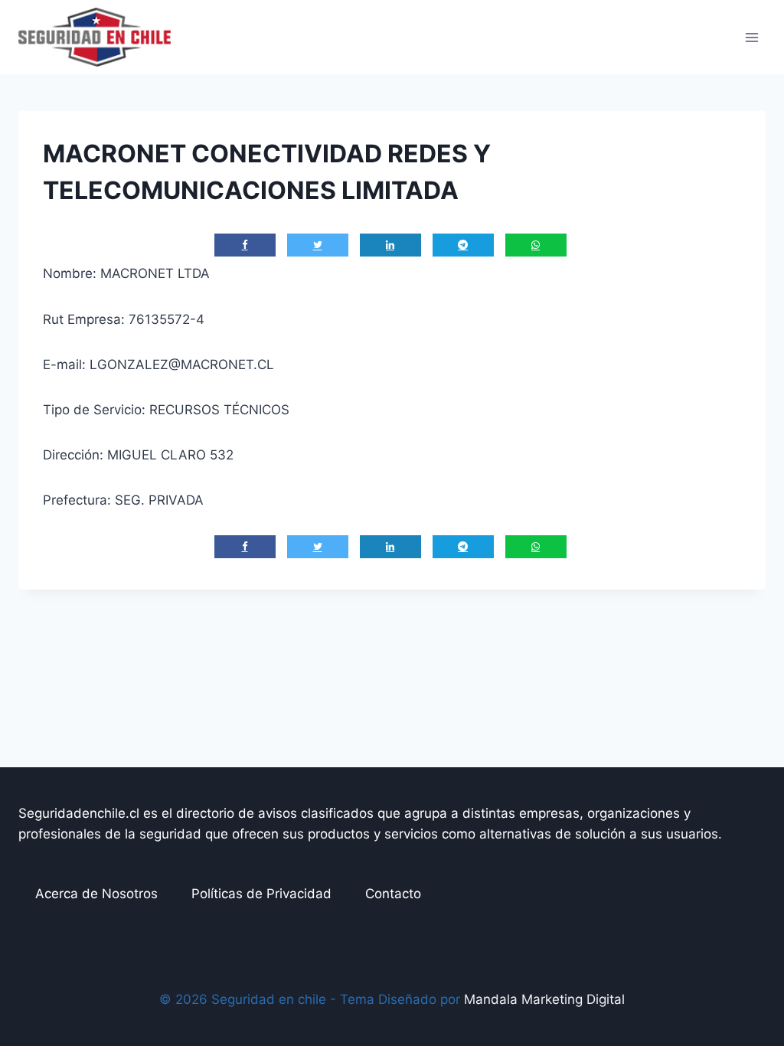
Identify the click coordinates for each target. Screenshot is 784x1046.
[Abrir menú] (751, 37)
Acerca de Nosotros (96, 893)
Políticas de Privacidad (261, 893)
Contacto (393, 893)
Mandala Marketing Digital (544, 999)
